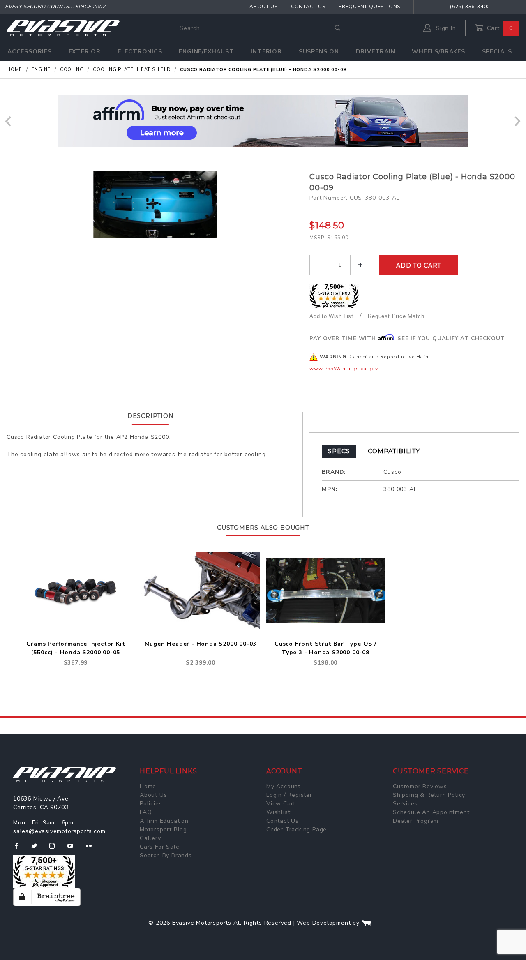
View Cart (280, 804)
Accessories (29, 51)
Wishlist (278, 812)
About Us (263, 6)
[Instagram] (55, 849)
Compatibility (394, 451)
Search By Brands (166, 855)
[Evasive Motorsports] (63, 28)
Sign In (445, 28)
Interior (266, 51)
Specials (497, 51)
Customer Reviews (420, 786)
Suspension (319, 51)
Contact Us (308, 6)
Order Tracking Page (296, 829)
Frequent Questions (369, 6)
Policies (151, 804)
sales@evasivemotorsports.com (59, 831)
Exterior (85, 51)
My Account (283, 786)
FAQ (146, 812)
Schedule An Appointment (431, 812)
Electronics (140, 51)
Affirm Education (164, 821)
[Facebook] (19, 849)
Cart (499, 28)
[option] (263, 121)
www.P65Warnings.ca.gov (343, 368)
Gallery (150, 838)
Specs (339, 451)
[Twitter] (37, 849)
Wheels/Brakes (438, 51)
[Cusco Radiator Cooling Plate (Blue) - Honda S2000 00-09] (155, 204)
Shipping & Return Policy (429, 795)
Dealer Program (415, 821)
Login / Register (289, 795)
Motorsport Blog (163, 829)
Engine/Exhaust (206, 51)
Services (405, 804)
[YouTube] (74, 849)
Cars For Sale (159, 847)
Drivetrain (375, 51)
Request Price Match (396, 316)
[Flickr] (92, 849)
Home (148, 786)
